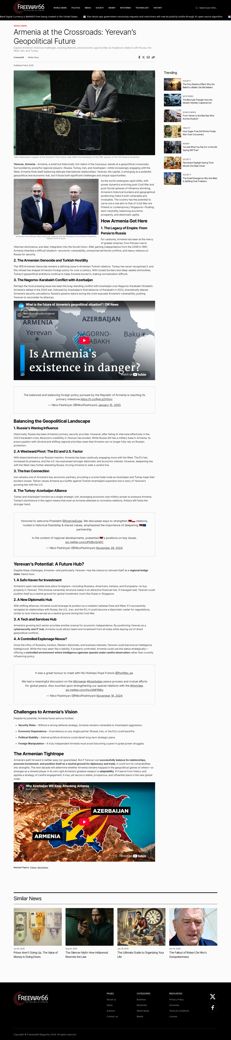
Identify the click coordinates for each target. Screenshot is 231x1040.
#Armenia (79, 681)
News (110, 1005)
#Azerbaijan (95, 681)
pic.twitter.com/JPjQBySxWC (84, 542)
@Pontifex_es (124, 673)
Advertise (174, 1005)
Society (100, 8)
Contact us (112, 1016)
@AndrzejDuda (72, 521)
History (158, 8)
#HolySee (136, 685)
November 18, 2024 (109, 695)
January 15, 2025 (109, 405)
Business (141, 999)
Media (88, 8)
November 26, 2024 (109, 548)
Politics (76, 8)
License (173, 1016)
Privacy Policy (176, 999)
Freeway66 (19, 57)
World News (60, 8)
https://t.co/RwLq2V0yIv (97, 399)
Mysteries (125, 8)
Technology (142, 8)
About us (111, 999)
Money (112, 8)
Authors (111, 1010)
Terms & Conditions (179, 1010)
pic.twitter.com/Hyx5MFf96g (84, 690)
